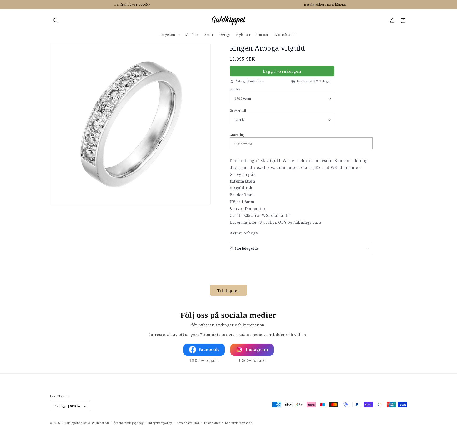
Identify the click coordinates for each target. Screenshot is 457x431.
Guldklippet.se (72, 423)
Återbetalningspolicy (129, 423)
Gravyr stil (238, 110)
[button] (55, 20)
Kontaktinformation (239, 423)
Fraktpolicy (212, 423)
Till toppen (228, 290)
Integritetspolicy (160, 423)
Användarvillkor (188, 423)
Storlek (235, 89)
